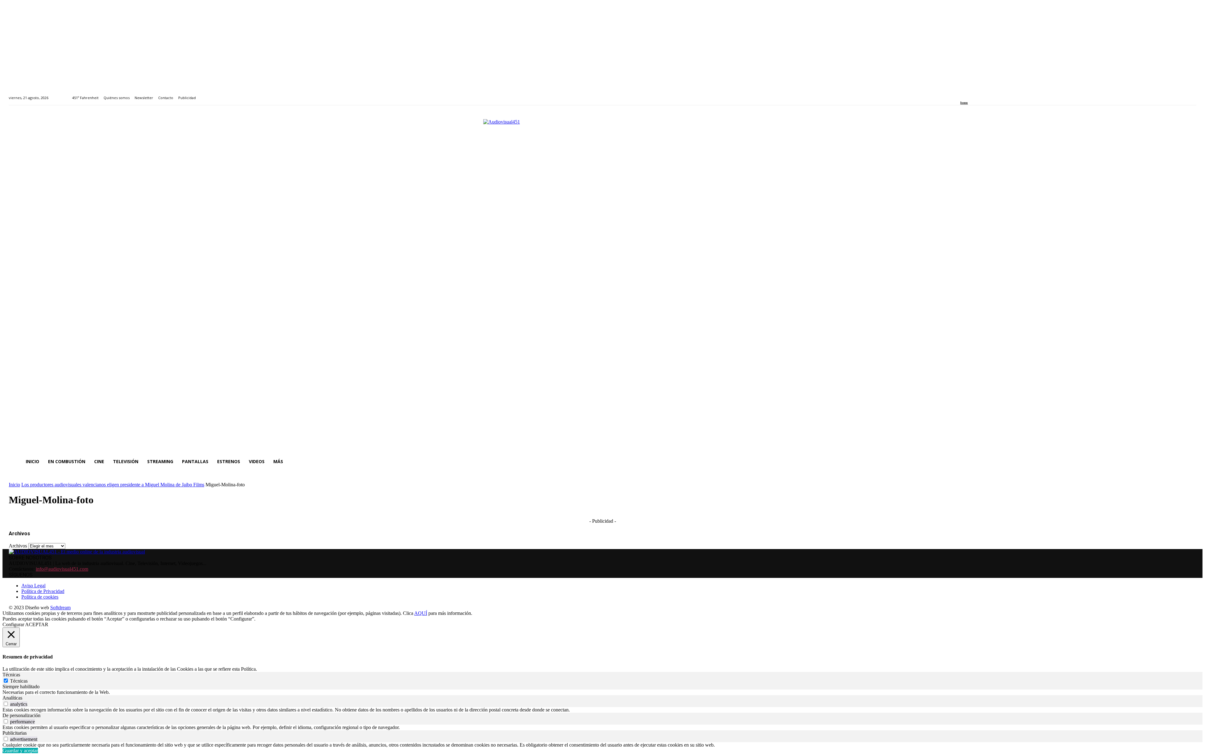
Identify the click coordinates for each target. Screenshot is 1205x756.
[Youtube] (990, 94)
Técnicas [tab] (11, 674)
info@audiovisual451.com (62, 569)
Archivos (18, 545)
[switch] (6, 704)
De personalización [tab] (21, 715)
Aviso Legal (33, 585)
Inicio (14, 484)
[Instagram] (969, 94)
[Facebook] (962, 94)
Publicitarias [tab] (15, 733)
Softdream (60, 607)
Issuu (964, 102)
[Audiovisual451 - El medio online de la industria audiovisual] (602, 283)
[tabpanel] (602, 692)
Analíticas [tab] (12, 697)
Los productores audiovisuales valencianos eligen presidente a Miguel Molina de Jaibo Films (112, 484)
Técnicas (19, 681)
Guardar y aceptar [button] (20, 750)
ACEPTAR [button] (36, 624)
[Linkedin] (976, 94)
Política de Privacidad (42, 591)
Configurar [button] (13, 624)
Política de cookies (39, 597)
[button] (1188, 461)
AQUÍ (420, 613)
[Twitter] (984, 94)
